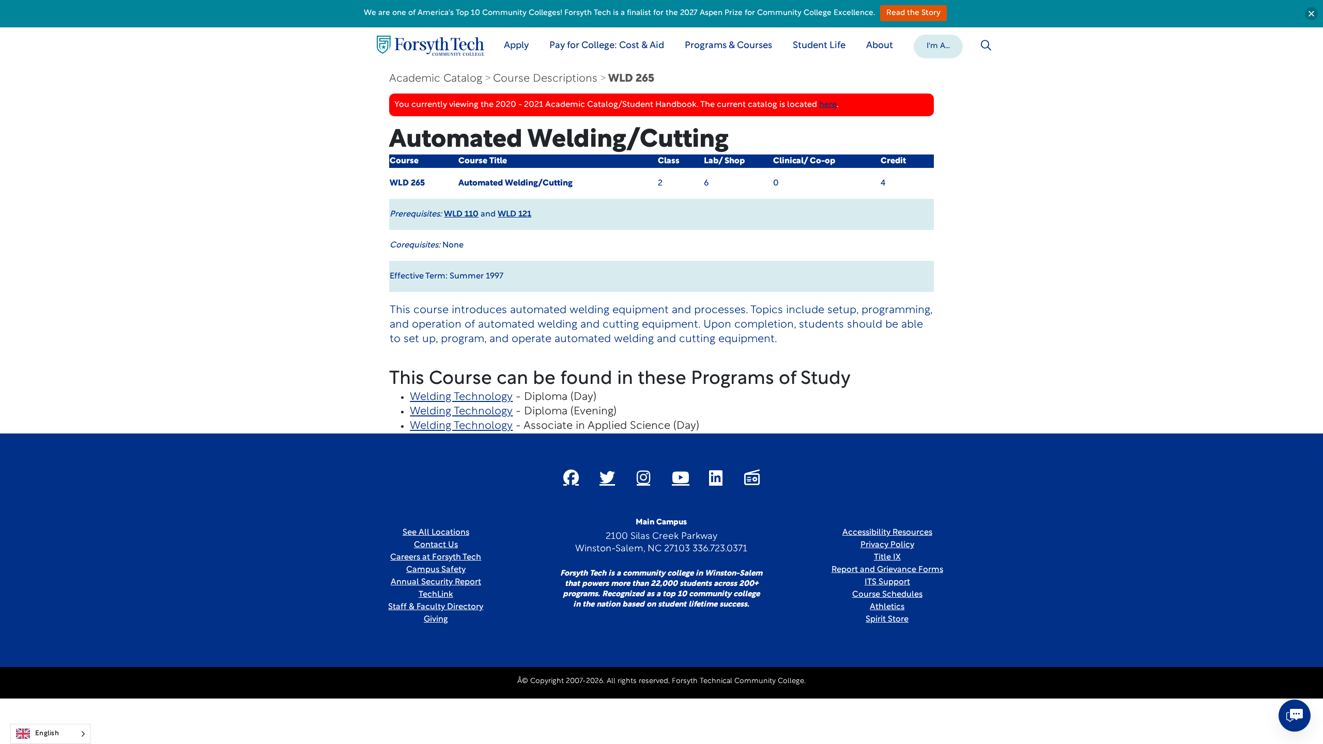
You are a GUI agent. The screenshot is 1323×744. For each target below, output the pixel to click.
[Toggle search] (986, 45)
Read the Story (913, 13)
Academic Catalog (435, 78)
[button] (938, 45)
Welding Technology (461, 397)
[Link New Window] (571, 477)
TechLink (436, 595)
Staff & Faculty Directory (435, 607)
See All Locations (436, 533)
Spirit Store (887, 619)
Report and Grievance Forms (887, 570)
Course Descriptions (545, 78)
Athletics (887, 607)
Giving (436, 619)
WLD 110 (461, 214)
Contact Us (436, 545)
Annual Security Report (436, 582)
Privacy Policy (887, 545)
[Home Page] (430, 45)
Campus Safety (436, 570)
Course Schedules (887, 595)
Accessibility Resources (887, 533)
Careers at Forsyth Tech (435, 557)
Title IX (887, 557)
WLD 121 (514, 214)
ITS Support (887, 582)
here (828, 105)
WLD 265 (631, 78)
